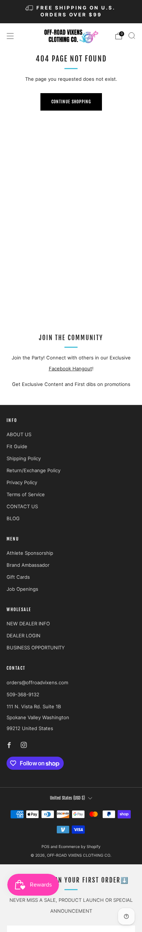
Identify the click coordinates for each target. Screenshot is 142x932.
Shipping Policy (24, 458)
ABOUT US (19, 434)
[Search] (131, 35)
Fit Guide (17, 446)
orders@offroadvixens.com (37, 682)
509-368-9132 (23, 694)
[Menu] (10, 36)
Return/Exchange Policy (33, 470)
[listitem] (71, 11)
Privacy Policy (22, 482)
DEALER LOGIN (23, 635)
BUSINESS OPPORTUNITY (36, 647)
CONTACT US (22, 506)
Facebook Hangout (70, 368)
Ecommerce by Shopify (79, 846)
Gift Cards (18, 577)
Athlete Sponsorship (30, 553)
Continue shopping (71, 101)
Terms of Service (26, 494)
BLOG (13, 518)
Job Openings (22, 589)
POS (46, 846)
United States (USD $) (67, 798)
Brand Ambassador (28, 565)
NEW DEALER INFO (28, 623)
